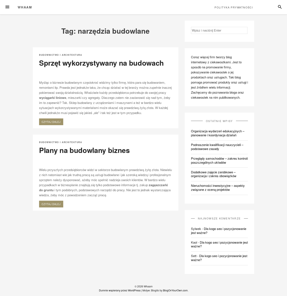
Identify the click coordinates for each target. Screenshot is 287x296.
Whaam (25, 7)
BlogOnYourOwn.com (175, 290)
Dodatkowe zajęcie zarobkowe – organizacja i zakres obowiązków (213, 174)
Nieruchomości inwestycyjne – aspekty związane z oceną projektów (218, 187)
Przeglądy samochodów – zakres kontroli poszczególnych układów (219, 160)
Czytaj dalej (52, 122)
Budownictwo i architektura (60, 54)
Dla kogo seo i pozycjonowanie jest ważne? (218, 230)
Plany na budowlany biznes (84, 150)
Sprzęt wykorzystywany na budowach (101, 63)
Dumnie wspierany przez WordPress (120, 290)
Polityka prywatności (234, 7)
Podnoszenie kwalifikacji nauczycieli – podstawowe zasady (217, 146)
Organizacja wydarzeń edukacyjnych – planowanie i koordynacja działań (217, 133)
